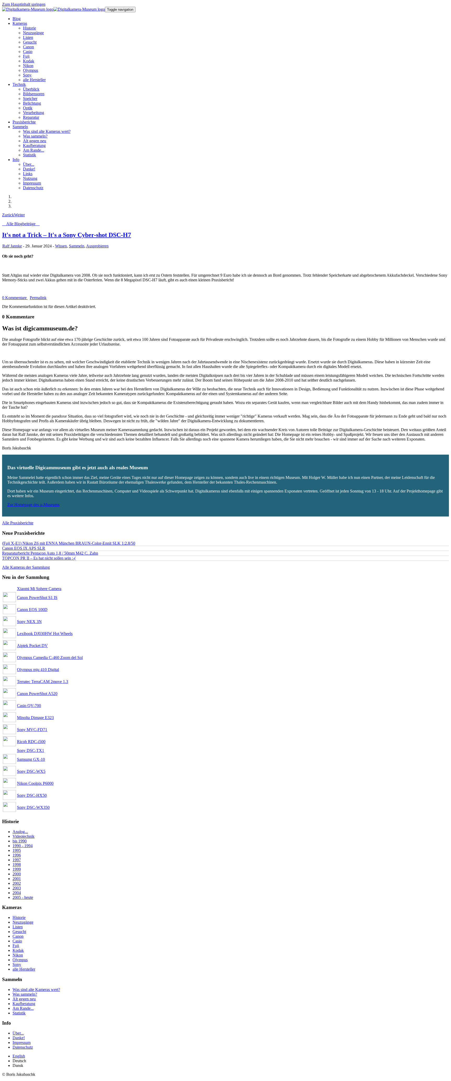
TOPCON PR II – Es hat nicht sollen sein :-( (39, 558)
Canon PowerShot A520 (37, 693)
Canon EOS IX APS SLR (23, 548)
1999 (17, 869)
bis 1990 (20, 841)
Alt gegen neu (24, 999)
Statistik (19, 1013)
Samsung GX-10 (31, 759)
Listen (18, 927)
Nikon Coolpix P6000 (35, 783)
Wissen (61, 246)
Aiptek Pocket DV (32, 645)
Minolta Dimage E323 (35, 717)
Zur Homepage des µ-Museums (33, 504)
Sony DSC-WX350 (33, 807)
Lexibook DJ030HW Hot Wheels (45, 633)
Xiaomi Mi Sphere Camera (39, 588)
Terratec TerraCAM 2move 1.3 (42, 681)
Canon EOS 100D (32, 609)
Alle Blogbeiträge (21, 224)
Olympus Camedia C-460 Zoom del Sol (50, 657)
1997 (17, 860)
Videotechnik (23, 836)
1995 (17, 850)
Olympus (20, 960)
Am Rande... (23, 1008)
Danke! (19, 1038)
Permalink (38, 297)
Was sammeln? (25, 994)
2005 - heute (23, 897)
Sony (17, 964)
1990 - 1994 (23, 846)
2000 (17, 874)
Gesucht (19, 931)
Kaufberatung (24, 1003)
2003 (17, 888)
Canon (18, 936)
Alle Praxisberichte (17, 523)
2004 (17, 892)
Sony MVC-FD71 (32, 729)
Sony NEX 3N (29, 621)
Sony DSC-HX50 (32, 795)
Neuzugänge (23, 922)
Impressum (22, 1042)
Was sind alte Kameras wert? (36, 989)
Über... (18, 1033)
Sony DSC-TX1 (30, 750)
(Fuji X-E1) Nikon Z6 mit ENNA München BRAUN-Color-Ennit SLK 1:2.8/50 (68, 543)
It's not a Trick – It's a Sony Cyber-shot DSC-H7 (66, 234)
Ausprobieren (97, 246)
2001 (17, 878)
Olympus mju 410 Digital (38, 669)
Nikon (18, 955)
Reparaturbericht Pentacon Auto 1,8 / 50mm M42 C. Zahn (50, 553)
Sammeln (76, 246)
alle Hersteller (24, 969)
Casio (17, 941)
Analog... (20, 831)
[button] (20, 23)
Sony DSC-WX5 (31, 771)
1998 (17, 864)
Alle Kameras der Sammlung (26, 567)
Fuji (16, 945)
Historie (19, 917)
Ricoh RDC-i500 (31, 741)
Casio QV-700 (29, 705)
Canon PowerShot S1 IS (37, 597)
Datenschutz (23, 1047)
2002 (17, 883)
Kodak (18, 950)
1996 (17, 855)
